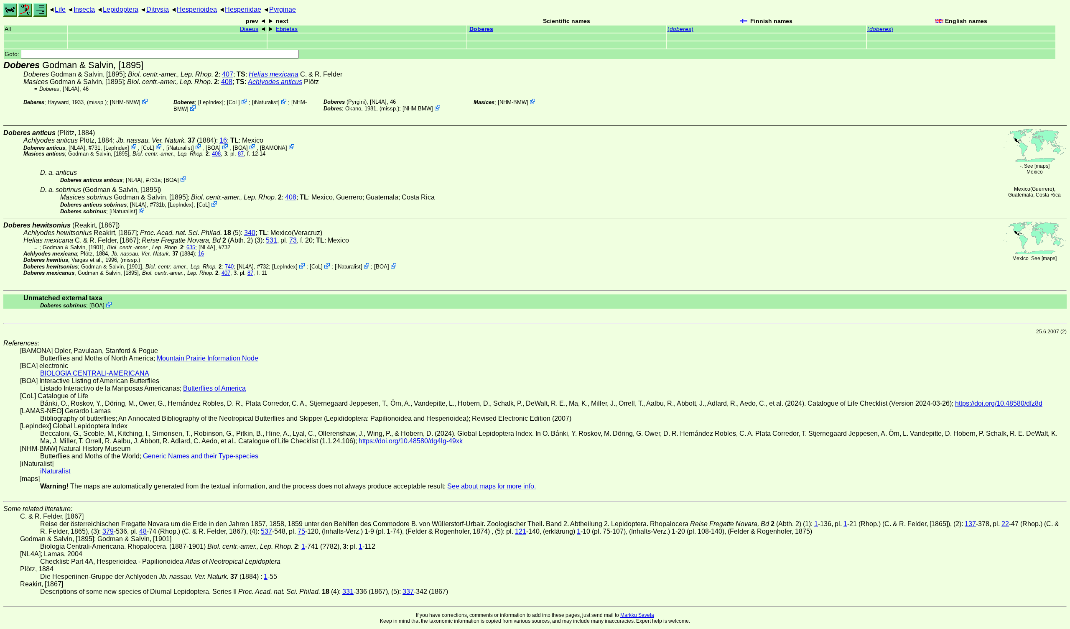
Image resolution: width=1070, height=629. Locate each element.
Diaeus (249, 29)
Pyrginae (282, 9)
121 (520, 531)
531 (271, 240)
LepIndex (211, 102)
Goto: (13, 54)
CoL (233, 102)
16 (223, 140)
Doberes (481, 29)
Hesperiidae (243, 9)
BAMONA (273, 147)
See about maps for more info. (491, 486)
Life (60, 9)
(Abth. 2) (197, 240)
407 (227, 74)
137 (970, 523)
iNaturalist (266, 102)
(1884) (166, 140)
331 (348, 591)
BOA (213, 147)
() (680, 29)
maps (1042, 166)
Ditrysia (157, 9)
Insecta (84, 9)
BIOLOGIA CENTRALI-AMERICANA (94, 373)
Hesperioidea (197, 9)
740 (229, 266)
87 (241, 154)
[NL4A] (71, 89)
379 (108, 531)
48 (143, 531)
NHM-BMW (125, 102)
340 (249, 232)
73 (293, 240)
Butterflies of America (214, 388)
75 (301, 531)
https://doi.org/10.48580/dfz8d (998, 403)
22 (1005, 523)
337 (408, 591)
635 (190, 247)
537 (266, 531)
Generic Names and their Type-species (200, 456)
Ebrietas (287, 29)
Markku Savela (637, 615)
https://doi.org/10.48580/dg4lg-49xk (411, 441)
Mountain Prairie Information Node (207, 358)
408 (226, 81)
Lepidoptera (120, 9)
